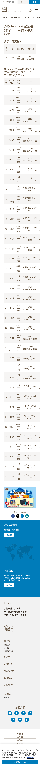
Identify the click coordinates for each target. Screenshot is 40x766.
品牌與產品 (19, 677)
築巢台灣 (7, 645)
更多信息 (30, 757)
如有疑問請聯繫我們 (11, 530)
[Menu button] (36, 10)
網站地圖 (20, 737)
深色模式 (5, 2)
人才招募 (7, 648)
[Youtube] (10, 713)
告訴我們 (9, 535)
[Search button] (32, 10)
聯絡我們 (34, 2)
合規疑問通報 (11, 524)
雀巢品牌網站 (19, 684)
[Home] (13, 10)
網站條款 (20, 740)
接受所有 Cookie (20, 762)
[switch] (12, 2)
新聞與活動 (19, 663)
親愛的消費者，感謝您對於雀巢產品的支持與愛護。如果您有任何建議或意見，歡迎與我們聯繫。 (17, 577)
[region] (20, 755)
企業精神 (19, 656)
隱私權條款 (20, 743)
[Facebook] (16, 713)
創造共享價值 (19, 670)
